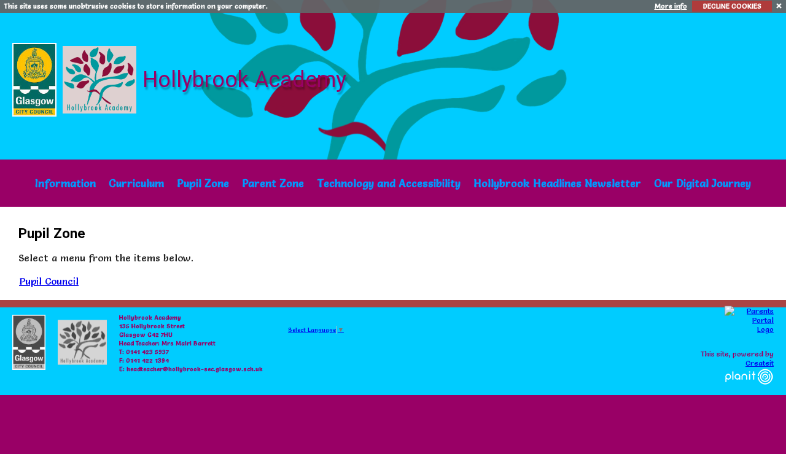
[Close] (780, 5)
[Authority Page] (36, 77)
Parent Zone (273, 183)
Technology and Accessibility (389, 183)
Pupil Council (49, 281)
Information (65, 183)
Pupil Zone (203, 183)
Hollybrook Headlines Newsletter (557, 183)
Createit (759, 362)
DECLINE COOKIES (732, 6)
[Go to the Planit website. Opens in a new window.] (749, 391)
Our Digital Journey (702, 183)
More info (671, 6)
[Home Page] (101, 77)
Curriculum (136, 183)
